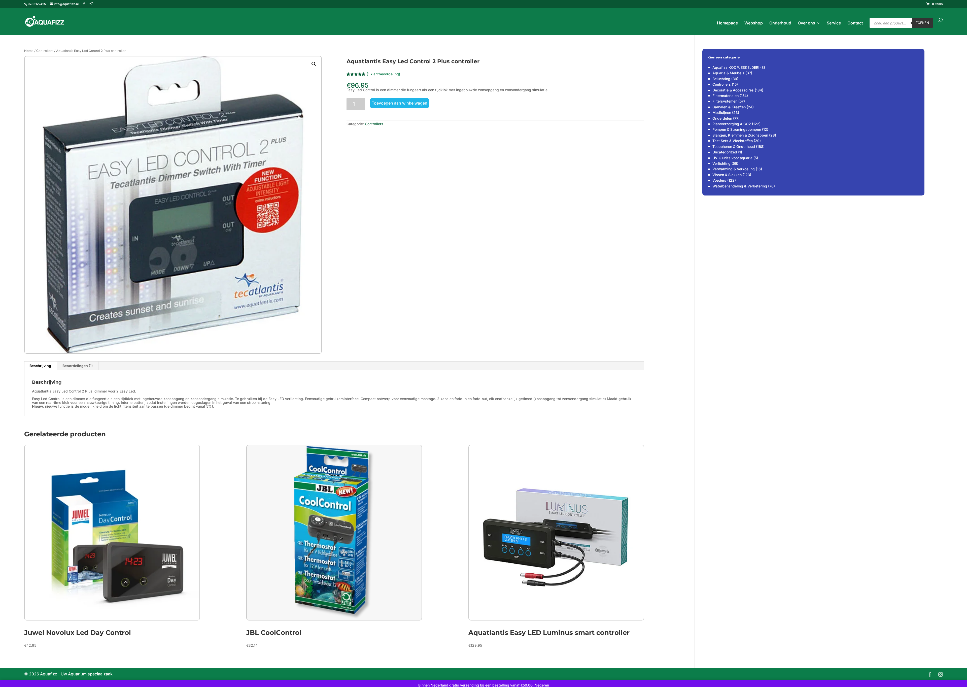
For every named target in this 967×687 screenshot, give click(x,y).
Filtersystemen (724, 101)
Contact (855, 23)
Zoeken (922, 23)
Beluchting (721, 79)
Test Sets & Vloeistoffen (732, 141)
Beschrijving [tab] (40, 366)
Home (28, 51)
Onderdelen (722, 118)
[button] (313, 64)
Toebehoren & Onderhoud (733, 146)
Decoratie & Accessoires (733, 90)
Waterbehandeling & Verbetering (739, 186)
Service (834, 23)
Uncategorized (724, 152)
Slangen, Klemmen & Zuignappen (740, 135)
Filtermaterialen (725, 95)
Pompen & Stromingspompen (736, 129)
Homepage (727, 23)
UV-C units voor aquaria (732, 158)
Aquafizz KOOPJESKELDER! (735, 67)
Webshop (753, 23)
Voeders (719, 180)
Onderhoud (780, 23)
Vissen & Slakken (727, 175)
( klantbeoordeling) (383, 74)
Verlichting (721, 163)
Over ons (806, 23)
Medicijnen (721, 112)
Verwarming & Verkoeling (733, 169)
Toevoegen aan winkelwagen (399, 103)
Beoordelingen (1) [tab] (77, 366)
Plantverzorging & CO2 (731, 124)
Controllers (44, 51)
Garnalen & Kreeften (729, 107)
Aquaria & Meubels (728, 73)
